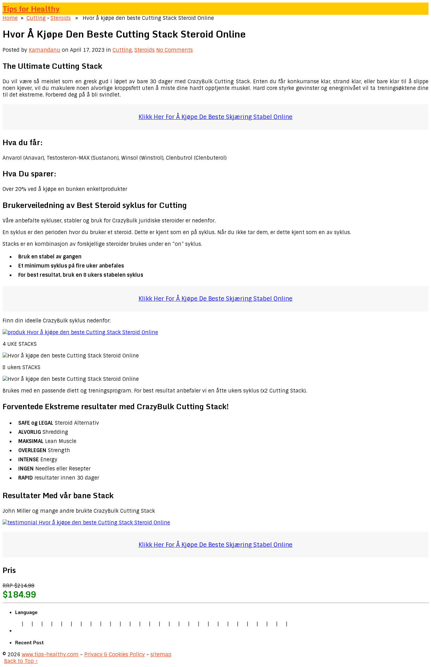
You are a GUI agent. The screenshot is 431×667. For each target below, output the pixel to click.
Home (10, 18)
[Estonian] (164, 624)
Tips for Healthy (31, 9)
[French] (174, 624)
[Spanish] (47, 624)
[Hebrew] (135, 624)
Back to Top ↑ (21, 661)
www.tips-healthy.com (50, 654)
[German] (27, 624)
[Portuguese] (213, 624)
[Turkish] (125, 624)
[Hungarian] (193, 624)
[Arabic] (272, 624)
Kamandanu (44, 50)
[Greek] (252, 624)
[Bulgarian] (144, 624)
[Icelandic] (291, 624)
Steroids (60, 18)
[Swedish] (242, 624)
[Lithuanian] (66, 624)
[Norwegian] (203, 624)
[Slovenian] (232, 624)
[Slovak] (105, 624)
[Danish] (154, 624)
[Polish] (86, 624)
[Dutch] (76, 624)
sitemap (161, 654)
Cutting (36, 18)
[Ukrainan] (262, 624)
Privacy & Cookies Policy (114, 654)
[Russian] (223, 624)
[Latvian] (183, 624)
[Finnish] (115, 624)
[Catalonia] (281, 624)
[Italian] (56, 624)
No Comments (174, 50)
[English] (17, 624)
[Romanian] (95, 624)
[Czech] (37, 624)
